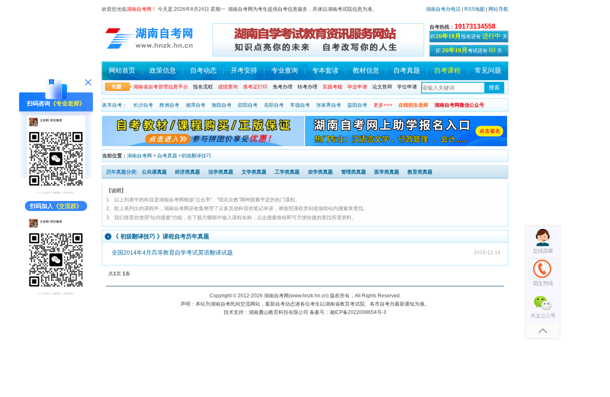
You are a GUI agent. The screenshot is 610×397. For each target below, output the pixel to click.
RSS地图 (474, 9)
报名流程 (203, 87)
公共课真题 (154, 172)
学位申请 (407, 87)
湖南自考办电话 (443, 9)
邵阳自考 (248, 105)
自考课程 (447, 70)
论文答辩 (382, 87)
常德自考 (300, 105)
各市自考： (114, 105)
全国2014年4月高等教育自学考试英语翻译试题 (172, 252)
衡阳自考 (222, 105)
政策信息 (162, 70)
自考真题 (406, 70)
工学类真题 (287, 172)
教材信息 (366, 70)
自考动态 (203, 70)
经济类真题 (187, 172)
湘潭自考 (195, 105)
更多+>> (382, 105)
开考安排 (244, 70)
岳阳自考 (274, 105)
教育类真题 (419, 172)
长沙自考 (143, 105)
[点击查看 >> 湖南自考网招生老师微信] (56, 192)
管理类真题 (353, 172)
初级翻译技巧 (196, 156)
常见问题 (488, 70)
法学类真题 (220, 172)
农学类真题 (320, 172)
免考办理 (283, 87)
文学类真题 (254, 172)
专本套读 (325, 70)
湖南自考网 (139, 156)
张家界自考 (328, 105)
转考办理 (307, 87)
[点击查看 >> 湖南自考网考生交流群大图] (56, 293)
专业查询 (284, 70)
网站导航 (498, 9)
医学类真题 (386, 172)
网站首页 (122, 70)
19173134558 (474, 26)
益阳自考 (357, 105)
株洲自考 (169, 105)
